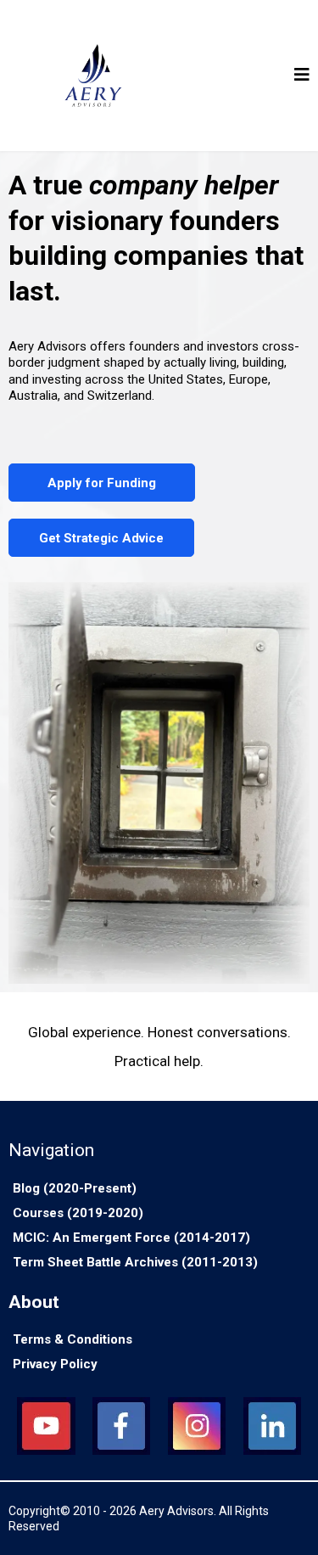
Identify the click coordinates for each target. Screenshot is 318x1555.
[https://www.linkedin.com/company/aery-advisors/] (271, 1426)
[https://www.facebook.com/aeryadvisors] (121, 1426)
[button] (302, 76)
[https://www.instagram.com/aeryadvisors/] (197, 1426)
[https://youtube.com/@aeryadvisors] (46, 1426)
